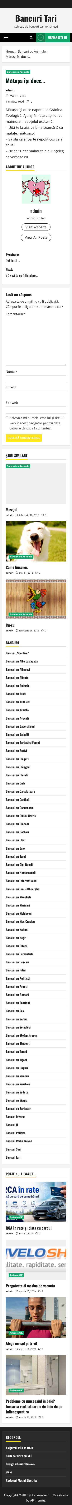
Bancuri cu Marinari (18, 905)
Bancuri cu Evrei (16, 856)
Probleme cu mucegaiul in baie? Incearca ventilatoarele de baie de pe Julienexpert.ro (34, 1406)
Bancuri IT (12, 1124)
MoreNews (60, 1495)
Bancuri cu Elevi (15, 840)
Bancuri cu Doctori (17, 832)
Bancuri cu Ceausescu (19, 807)
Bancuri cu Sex (15, 1010)
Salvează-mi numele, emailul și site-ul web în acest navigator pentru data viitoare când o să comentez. (36, 423)
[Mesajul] (36, 483)
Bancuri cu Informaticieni (21, 880)
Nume (11, 372)
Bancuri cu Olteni (16, 946)
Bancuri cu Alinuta (17, 677)
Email (11, 387)
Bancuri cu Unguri (17, 1068)
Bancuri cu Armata (17, 710)
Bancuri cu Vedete (17, 1092)
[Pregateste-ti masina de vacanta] (36, 1260)
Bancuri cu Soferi (16, 1019)
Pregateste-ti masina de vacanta (30, 1286)
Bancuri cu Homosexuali (21, 872)
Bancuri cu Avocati (17, 718)
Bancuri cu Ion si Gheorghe (22, 889)
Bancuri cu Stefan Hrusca (21, 1035)
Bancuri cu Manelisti (18, 897)
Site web (12, 403)
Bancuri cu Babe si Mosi (20, 726)
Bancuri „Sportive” (17, 653)
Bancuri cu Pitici (16, 970)
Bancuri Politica (15, 1132)
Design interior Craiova (20, 1464)
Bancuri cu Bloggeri (18, 767)
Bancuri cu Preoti (16, 986)
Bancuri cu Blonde (17, 775)
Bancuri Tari (36, 18)
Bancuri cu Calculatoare (20, 791)
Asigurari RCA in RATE (19, 1447)
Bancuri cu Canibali (17, 799)
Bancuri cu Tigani (16, 1059)
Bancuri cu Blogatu (17, 759)
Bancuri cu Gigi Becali (19, 864)
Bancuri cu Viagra (16, 1100)
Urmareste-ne (57, 37)
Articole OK (16, 1217)
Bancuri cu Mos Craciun (20, 921)
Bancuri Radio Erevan (19, 1141)
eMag (9, 1472)
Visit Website (36, 227)
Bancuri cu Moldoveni (19, 913)
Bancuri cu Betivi (16, 750)
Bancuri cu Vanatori (18, 1084)
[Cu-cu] (36, 599)
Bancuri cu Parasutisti (19, 954)
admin (10, 90)
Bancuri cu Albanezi (18, 669)
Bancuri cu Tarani (16, 1051)
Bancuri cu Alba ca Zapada (22, 661)
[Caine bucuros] (36, 541)
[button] (6, 37)
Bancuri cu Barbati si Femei (23, 742)
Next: (22, 272)
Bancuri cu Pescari (17, 962)
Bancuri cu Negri (16, 937)
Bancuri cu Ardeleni (18, 701)
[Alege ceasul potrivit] (36, 1317)
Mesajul (11, 509)
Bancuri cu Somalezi (18, 1027)
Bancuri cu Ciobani (17, 824)
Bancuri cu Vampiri (17, 1076)
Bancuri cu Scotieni (18, 1002)
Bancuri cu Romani (17, 994)
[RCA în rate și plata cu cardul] (36, 1202)
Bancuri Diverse (15, 1116)
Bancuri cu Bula (15, 783)
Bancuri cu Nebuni (17, 929)
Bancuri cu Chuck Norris (21, 815)
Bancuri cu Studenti (18, 1043)
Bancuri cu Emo (15, 848)
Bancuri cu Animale (18, 71)
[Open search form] (31, 37)
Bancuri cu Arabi (16, 693)
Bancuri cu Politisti (18, 978)
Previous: (13, 257)
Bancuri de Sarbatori (18, 1108)
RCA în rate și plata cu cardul (28, 1228)
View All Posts (36, 237)
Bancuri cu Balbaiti (17, 734)
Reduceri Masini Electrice (21, 1480)
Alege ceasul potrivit (21, 1343)
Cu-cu (10, 625)
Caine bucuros (17, 567)
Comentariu (16, 314)
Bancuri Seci (13, 1149)
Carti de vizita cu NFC (19, 1456)
